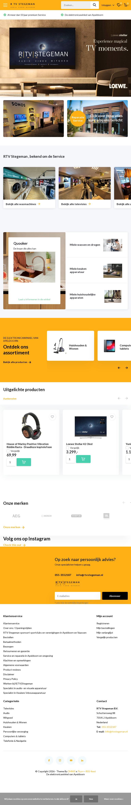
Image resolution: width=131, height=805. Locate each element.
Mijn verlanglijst (105, 632)
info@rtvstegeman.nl (116, 731)
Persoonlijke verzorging (15, 731)
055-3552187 (109, 726)
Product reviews (12, 669)
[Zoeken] (94, 5)
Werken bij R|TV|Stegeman (18, 683)
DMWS (71, 771)
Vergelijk (15, 450)
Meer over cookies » (113, 799)
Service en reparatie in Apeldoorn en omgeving (28, 655)
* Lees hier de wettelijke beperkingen (71, 602)
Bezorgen (8, 646)
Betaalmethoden (12, 641)
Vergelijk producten (107, 637)
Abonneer (114, 595)
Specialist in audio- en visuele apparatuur (25, 688)
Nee (91, 799)
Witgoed (8, 717)
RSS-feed (91, 771)
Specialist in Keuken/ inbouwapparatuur (24, 692)
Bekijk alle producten (15, 362)
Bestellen (8, 637)
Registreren (103, 623)
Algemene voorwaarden (16, 665)
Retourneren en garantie (16, 651)
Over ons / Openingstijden (17, 628)
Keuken (7, 726)
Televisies (8, 708)
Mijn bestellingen (106, 628)
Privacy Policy (10, 678)
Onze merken (12, 527)
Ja (76, 799)
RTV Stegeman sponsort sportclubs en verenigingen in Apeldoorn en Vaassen (44, 632)
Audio (6, 713)
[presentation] (119, 367)
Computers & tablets (14, 736)
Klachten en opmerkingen (17, 660)
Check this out (12, 544)
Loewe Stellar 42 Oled (79, 443)
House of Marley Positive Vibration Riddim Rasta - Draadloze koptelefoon (29, 445)
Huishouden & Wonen (15, 722)
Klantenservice (11, 623)
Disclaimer (8, 674)
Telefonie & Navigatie (14, 740)
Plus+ (81, 771)
